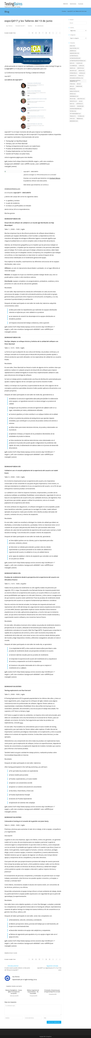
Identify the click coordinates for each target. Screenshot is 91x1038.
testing (73, 111)
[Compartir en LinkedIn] (39, 33)
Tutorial (81, 116)
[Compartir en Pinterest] (36, 33)
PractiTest (81, 98)
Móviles (73, 93)
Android (73, 50)
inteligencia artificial (76, 78)
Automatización (75, 58)
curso (81, 65)
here (21, 723)
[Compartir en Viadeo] (56, 33)
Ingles (80, 75)
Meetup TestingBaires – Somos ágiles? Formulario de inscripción (13, 991)
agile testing (74, 48)
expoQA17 (11, 953)
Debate (72, 68)
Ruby (72, 103)
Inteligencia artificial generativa (75, 81)
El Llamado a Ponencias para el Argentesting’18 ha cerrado (52, 991)
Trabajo (73, 116)
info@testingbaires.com (12, 189)
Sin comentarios (39, 26)
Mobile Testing (74, 91)
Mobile (72, 88)
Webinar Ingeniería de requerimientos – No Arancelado (33, 991)
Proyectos (73, 101)
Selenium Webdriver (75, 108)
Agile (72, 45)
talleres (15, 953)
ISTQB (72, 83)
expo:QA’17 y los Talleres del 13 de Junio (76, 11)
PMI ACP (72, 98)
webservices (74, 121)
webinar (80, 118)
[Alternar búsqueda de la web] (86, 3)
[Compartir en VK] (46, 33)
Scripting (79, 103)
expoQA (82, 73)
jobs (72, 86)
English (81, 70)
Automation (74, 55)
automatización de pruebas (77, 60)
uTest (72, 118)
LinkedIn (79, 86)
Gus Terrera (9, 26)
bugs (72, 63)
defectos (80, 68)
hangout (73, 75)
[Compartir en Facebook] (32, 33)
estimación (73, 73)
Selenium (80, 106)
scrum (72, 106)
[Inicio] (60, 11)
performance (74, 96)
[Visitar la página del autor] (7, 978)
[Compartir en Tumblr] (53, 33)
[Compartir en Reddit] (49, 33)
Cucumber (73, 65)
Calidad (79, 63)
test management (75, 113)
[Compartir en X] (29, 33)
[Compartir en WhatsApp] (59, 33)
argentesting (74, 53)
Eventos (30, 26)
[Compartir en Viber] (42, 33)
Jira (79, 83)
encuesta (73, 70)
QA (80, 101)
